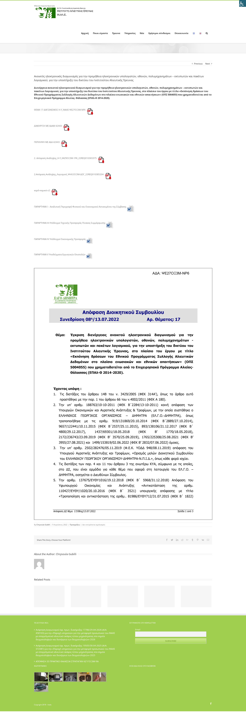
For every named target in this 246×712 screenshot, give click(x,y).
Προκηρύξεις (75, 524)
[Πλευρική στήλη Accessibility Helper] (242, 3)
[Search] (207, 33)
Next (207, 63)
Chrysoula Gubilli (43, 524)
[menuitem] (85, 33)
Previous (198, 63)
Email (137, 629)
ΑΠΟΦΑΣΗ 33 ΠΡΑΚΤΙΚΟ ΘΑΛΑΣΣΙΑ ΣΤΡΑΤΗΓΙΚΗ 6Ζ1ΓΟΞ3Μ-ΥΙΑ (67, 661)
